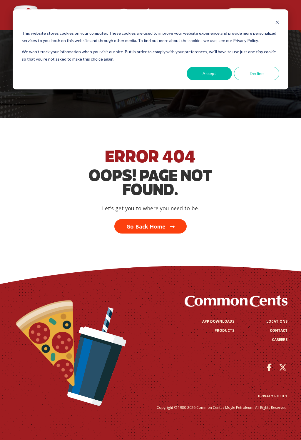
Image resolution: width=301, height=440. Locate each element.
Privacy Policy (272, 396)
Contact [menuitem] (278, 330)
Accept (209, 73)
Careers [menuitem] (279, 339)
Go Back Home (145, 226)
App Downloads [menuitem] (218, 321)
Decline (257, 73)
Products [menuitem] (224, 330)
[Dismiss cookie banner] (277, 22)
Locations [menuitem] (276, 321)
